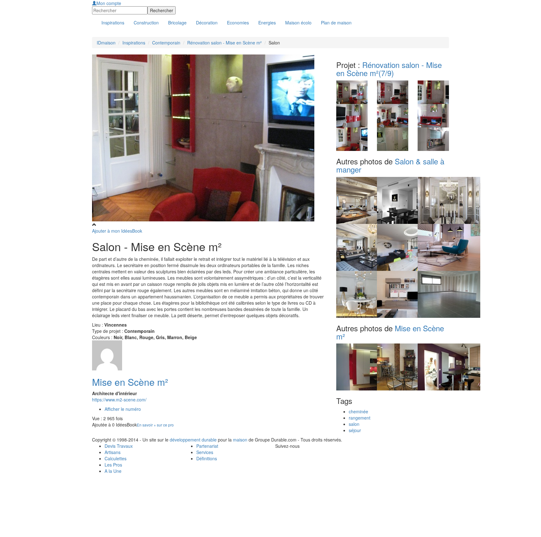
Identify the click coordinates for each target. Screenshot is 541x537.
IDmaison (106, 42)
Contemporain (166, 42)
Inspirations (133, 42)
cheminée (358, 411)
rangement (359, 418)
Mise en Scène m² (130, 382)
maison (240, 439)
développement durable (193, 439)
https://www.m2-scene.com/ (119, 399)
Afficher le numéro (123, 409)
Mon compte (108, 3)
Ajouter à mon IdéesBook (117, 231)
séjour (355, 430)
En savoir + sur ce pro (155, 424)
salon (354, 424)
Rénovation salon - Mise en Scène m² (224, 42)
